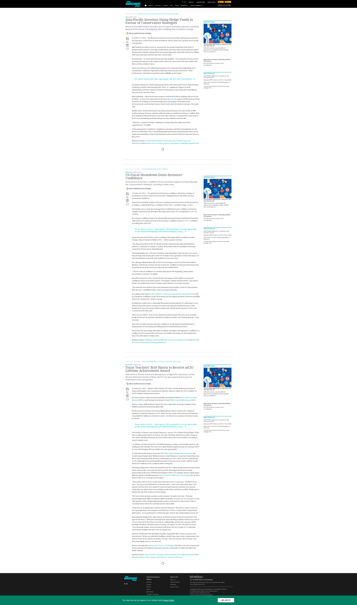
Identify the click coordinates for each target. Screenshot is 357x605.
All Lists (148, 587)
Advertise (173, 584)
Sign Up (228, 1)
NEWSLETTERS (211, 2)
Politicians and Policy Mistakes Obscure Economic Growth (166, 340)
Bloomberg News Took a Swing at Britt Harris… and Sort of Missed (157, 557)
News (150, 5)
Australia (173, 99)
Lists (171, 5)
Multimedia (184, 5)
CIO (191, 580)
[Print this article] (127, 48)
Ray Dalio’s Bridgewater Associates (179, 453)
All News (149, 582)
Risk (127, 17)
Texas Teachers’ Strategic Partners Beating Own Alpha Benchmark (170, 555)
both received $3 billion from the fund (173, 475)
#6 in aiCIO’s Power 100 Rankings (162, 545)
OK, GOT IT (225, 600)
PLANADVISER (197, 580)
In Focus (157, 5)
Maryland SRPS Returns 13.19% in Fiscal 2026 (217, 80)
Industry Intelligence (195, 5)
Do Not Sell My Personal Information (201, 595)
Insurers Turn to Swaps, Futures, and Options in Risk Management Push (172, 143)
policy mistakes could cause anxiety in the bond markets (171, 294)
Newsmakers (129, 172)
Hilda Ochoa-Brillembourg (180, 400)
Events (177, 5)
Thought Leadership (152, 594)
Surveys (166, 5)
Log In (221, 1)
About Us (191, 2)
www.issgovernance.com (197, 584)
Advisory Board (200, 2)
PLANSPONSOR (208, 580)
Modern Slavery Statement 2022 (199, 593)
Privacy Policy (168, 600)
